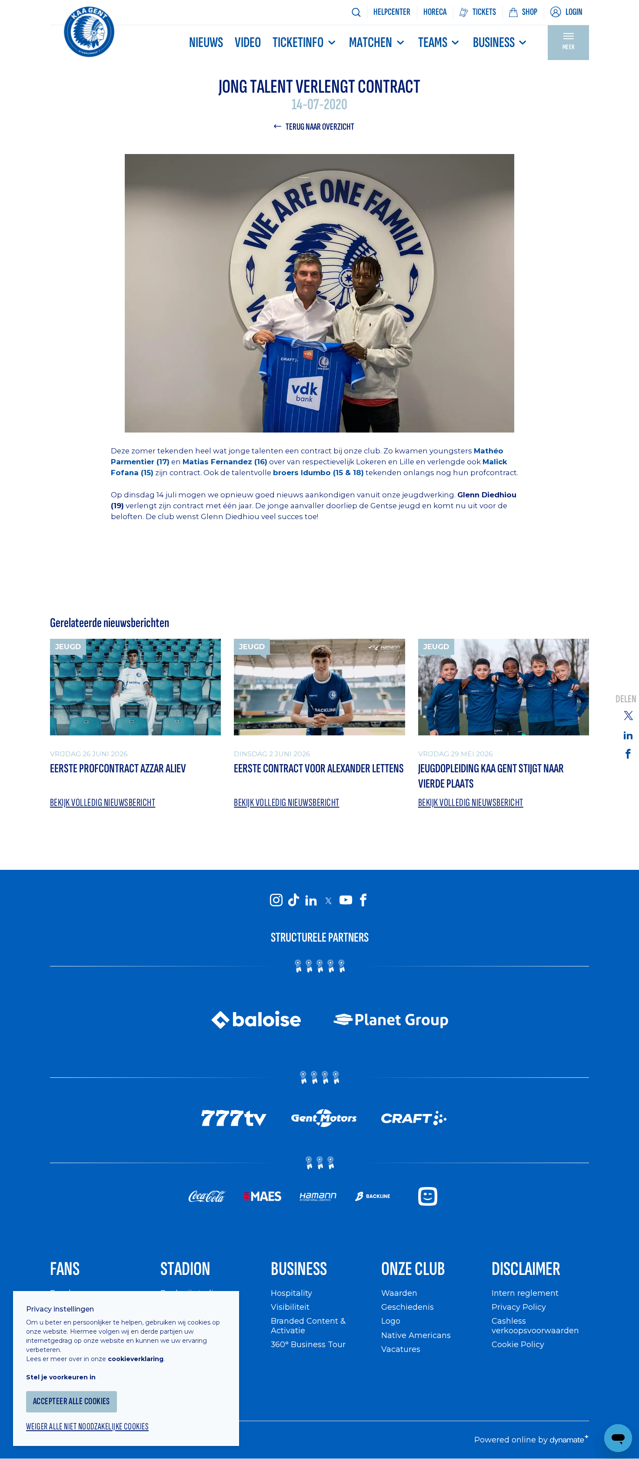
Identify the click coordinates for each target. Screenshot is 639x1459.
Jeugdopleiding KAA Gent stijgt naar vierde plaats (491, 776)
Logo (390, 1320)
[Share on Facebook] (628, 753)
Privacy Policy (519, 1306)
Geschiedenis (407, 1306)
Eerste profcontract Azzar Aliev (118, 768)
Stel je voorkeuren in (61, 1377)
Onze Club (413, 1269)
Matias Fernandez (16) (225, 461)
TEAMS (432, 42)
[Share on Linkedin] (628, 734)
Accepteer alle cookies (71, 1401)
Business (494, 42)
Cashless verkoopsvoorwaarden (535, 1325)
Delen (626, 699)
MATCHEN (370, 42)
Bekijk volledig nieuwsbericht (102, 802)
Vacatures (400, 1349)
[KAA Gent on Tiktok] (293, 900)
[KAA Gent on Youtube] (345, 900)
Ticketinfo (298, 42)
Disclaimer (526, 1269)
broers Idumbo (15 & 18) (318, 472)
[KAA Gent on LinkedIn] (310, 900)
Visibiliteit (290, 1306)
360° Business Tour (308, 1344)
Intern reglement (525, 1293)
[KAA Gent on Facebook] (363, 900)
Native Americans (416, 1335)
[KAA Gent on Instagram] (276, 900)
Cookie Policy (518, 1344)
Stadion (185, 1269)
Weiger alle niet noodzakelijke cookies (87, 1426)
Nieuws (206, 42)
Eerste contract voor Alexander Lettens (319, 768)
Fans (65, 1269)
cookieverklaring (135, 1359)
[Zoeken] (356, 12)
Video (248, 42)
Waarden (399, 1293)
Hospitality (291, 1293)
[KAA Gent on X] (328, 900)
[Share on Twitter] (628, 715)
